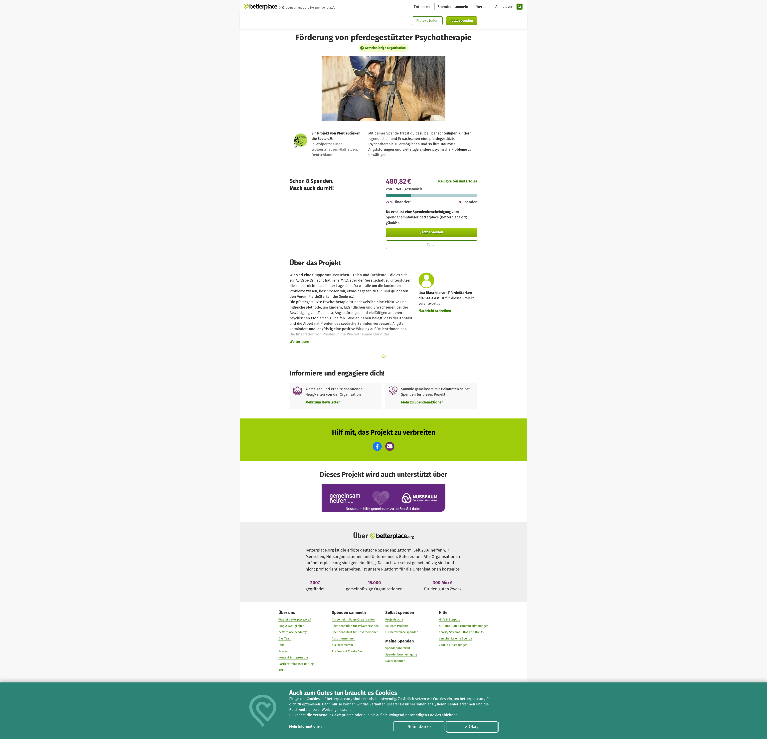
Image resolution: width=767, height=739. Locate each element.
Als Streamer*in (342, 645)
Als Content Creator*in (347, 651)
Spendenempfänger (402, 217)
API (280, 670)
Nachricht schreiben (434, 311)
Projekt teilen (427, 20)
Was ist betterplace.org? (294, 619)
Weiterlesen (299, 342)
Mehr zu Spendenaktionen (422, 402)
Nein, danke (419, 726)
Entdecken (422, 7)
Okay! (474, 726)
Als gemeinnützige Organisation (353, 619)
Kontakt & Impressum (293, 657)
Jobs (281, 645)
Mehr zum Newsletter (322, 402)
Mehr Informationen (305, 726)
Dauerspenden (395, 661)
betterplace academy (292, 632)
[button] (377, 446)
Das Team (284, 638)
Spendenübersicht (397, 648)
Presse (282, 651)
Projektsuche (394, 619)
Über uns (481, 7)
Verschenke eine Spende (455, 638)
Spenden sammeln (453, 7)
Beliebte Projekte (396, 626)
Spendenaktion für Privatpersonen (355, 626)
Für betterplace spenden (401, 632)
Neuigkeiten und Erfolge (457, 181)
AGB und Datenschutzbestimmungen (464, 626)
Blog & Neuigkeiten (291, 626)
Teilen (432, 244)
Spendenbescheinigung (401, 654)
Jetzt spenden (461, 20)
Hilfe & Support (449, 619)
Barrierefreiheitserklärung (296, 664)
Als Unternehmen (343, 638)
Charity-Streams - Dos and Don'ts (461, 632)
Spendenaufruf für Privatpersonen (355, 632)
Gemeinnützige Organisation (385, 48)
